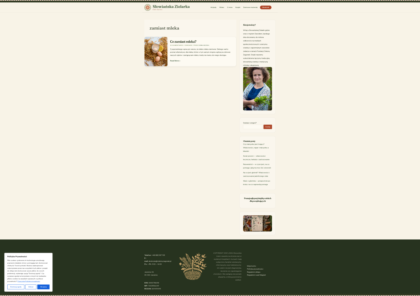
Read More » (175, 61)
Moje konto (251, 266)
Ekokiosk (265, 7)
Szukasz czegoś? (250, 123)
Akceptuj (43, 287)
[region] (28, 272)
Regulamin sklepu (253, 272)
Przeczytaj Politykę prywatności (29, 281)
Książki (237, 7)
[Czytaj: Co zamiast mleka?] (155, 51)
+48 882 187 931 (158, 255)
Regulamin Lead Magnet (256, 275)
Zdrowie (188, 45)
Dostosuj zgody (15, 287)
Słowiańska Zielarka (171, 6)
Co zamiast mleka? (183, 42)
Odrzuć (30, 287)
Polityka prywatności (255, 269)
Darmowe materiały (250, 7)
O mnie (229, 7)
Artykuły (213, 7)
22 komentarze (176, 45)
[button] (275, 7)
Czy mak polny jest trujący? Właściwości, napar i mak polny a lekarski (256, 147)
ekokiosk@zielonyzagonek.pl (160, 261)
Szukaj (267, 127)
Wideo (221, 7)
